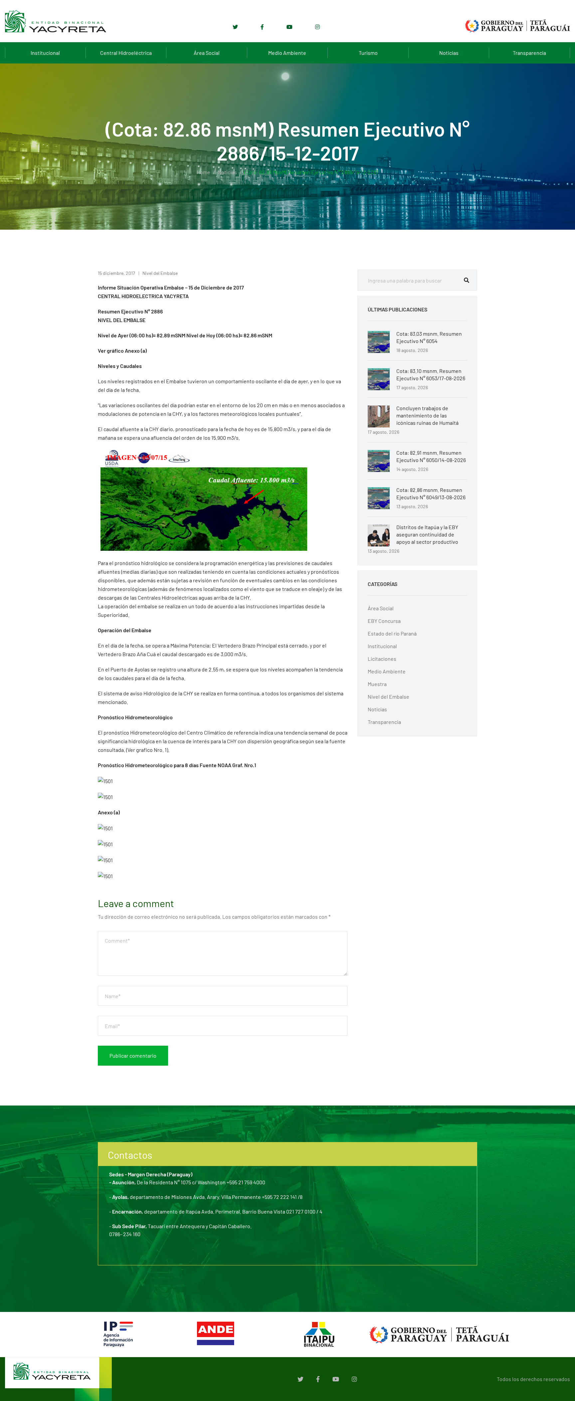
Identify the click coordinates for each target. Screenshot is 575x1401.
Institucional (45, 53)
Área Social (207, 53)
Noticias (449, 53)
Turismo (368, 53)
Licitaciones (382, 658)
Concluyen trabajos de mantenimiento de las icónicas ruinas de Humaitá (427, 415)
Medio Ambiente (287, 53)
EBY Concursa (384, 621)
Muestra (377, 684)
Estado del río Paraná (392, 633)
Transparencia (529, 53)
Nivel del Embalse (160, 273)
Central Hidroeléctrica (126, 53)
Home (203, 172)
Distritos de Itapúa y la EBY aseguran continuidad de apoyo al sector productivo (427, 534)
